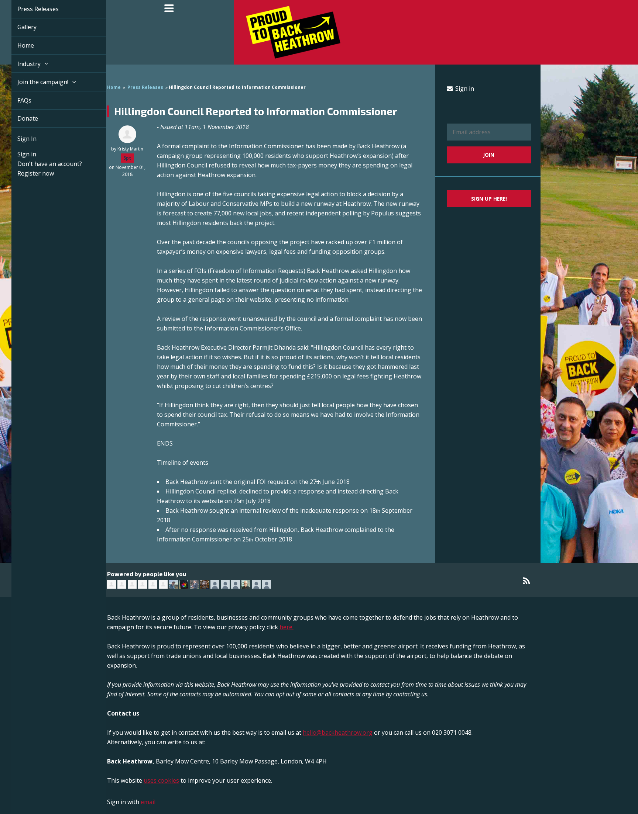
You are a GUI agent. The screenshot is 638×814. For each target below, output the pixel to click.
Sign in (18, 154)
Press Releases (29, 9)
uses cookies (161, 780)
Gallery (18, 27)
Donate (19, 118)
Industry (21, 64)
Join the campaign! (35, 82)
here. (286, 627)
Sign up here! (489, 198)
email (148, 802)
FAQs (16, 100)
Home (17, 45)
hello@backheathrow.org (338, 732)
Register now (27, 173)
